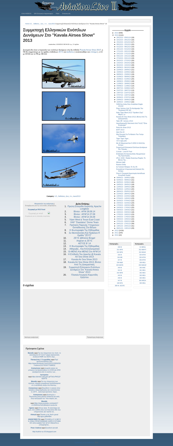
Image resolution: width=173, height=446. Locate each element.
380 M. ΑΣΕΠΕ (120, 285)
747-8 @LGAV (121, 141)
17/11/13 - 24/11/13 (124, 51)
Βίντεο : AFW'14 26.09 (84, 217)
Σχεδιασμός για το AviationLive (84, 442)
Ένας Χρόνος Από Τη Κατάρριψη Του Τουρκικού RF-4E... (129, 109)
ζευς (42, 23)
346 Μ (120, 278)
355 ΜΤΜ (142, 257)
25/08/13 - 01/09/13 (124, 79)
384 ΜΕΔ (142, 283)
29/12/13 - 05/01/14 (124, 37)
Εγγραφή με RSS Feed (36, 209)
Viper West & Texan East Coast (84, 219)
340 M (120, 267)
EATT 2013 (120, 130)
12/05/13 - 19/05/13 (124, 187)
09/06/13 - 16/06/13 (124, 178)
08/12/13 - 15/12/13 (124, 44)
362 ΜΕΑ (142, 273)
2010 (117, 235)
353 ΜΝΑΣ (142, 252)
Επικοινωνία (66, 13)
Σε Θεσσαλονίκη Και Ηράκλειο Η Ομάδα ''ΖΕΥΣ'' (84, 234)
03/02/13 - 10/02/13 (124, 219)
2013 (117, 35)
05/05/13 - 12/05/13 (124, 189)
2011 (117, 233)
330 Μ (120, 247)
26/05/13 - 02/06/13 (124, 182)
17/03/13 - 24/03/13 (124, 205)
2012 (117, 230)
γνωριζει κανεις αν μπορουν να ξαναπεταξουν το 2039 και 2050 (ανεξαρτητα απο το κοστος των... (44, 370)
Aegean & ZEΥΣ (84, 241)
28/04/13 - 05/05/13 (124, 191)
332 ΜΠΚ (120, 252)
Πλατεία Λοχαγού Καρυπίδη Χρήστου (84, 276)
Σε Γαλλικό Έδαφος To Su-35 (126, 167)
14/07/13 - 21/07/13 (124, 93)
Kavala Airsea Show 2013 (90, 50)
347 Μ (120, 280)
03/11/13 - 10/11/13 (124, 56)
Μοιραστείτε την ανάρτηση (44, 204)
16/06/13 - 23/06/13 (124, 102)
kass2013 (52, 23)
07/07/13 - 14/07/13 (124, 95)
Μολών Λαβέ (120, 162)
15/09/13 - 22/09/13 (124, 72)
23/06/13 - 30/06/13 (124, 100)
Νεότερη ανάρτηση (31, 337)
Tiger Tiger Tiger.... (123, 139)
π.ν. (46, 23)
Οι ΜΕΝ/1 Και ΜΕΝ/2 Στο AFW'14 (84, 251)
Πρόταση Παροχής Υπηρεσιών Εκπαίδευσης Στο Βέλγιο (84, 226)
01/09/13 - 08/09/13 (124, 77)
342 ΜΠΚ (120, 273)
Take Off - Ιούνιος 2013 (124, 121)
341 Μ (120, 270)
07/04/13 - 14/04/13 (124, 198)
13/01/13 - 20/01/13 (124, 226)
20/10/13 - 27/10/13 (124, 60)
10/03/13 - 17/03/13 (124, 207)
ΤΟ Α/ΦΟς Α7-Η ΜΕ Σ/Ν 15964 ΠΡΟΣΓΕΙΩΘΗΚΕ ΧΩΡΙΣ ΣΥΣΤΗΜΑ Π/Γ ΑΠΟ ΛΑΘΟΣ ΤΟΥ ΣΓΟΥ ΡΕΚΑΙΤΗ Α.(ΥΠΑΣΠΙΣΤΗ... (44, 422)
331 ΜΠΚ (120, 249)
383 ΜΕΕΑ (142, 280)
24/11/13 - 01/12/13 (124, 49)
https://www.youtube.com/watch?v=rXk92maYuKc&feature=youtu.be (44, 404)
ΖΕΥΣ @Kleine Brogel (84, 238)
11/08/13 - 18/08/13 (124, 83)
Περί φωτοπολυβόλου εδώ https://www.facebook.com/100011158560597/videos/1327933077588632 (44, 362)
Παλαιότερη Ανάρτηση (95, 337)
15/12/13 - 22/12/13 (124, 42)
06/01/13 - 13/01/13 (124, 228)
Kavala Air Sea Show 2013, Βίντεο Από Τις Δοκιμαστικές (84, 263)
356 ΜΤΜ (142, 260)
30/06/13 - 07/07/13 (124, 97)
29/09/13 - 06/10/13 (124, 67)
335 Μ (120, 255)
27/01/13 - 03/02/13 (124, 221)
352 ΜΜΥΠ (142, 249)
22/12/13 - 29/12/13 (124, 40)
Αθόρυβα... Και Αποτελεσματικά (84, 249)
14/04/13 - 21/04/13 (124, 196)
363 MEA (142, 275)
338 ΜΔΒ (120, 262)
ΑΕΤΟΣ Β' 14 (84, 243)
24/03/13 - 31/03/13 (124, 203)
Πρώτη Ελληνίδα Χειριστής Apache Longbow (84, 207)
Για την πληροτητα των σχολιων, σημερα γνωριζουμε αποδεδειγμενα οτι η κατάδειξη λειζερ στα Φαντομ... (44, 383)
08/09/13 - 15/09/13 (124, 74)
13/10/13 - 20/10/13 (124, 63)
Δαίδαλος (70, 52)
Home (27, 23)
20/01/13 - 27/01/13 (124, 224)
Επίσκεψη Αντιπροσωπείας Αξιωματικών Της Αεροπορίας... (130, 155)
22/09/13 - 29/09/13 (124, 70)
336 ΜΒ (119, 257)
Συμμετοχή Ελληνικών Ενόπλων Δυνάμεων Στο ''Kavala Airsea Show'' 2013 (59, 35)
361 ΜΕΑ (142, 270)
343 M (120, 275)
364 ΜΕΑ (142, 278)
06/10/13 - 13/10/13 (124, 65)
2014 (117, 33)
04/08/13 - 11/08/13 (124, 86)
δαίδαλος (36, 23)
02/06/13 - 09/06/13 (124, 180)
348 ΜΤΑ (120, 283)
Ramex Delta (121, 165)
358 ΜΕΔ (142, 262)
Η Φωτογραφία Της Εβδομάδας (84, 230)
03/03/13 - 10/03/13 (124, 210)
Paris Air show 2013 (123, 127)
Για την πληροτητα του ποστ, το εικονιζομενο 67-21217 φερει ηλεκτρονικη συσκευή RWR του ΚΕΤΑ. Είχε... (45, 355)
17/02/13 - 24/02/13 (124, 214)
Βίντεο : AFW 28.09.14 (84, 211)
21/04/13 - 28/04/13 (124, 194)
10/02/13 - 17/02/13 (124, 217)
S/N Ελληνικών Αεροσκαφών (43, 13)
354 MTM (142, 255)
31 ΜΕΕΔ (142, 247)
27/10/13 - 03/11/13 (124, 58)
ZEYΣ (61, 52)
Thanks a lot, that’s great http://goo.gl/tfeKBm (47, 415)
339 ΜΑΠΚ (119, 265)
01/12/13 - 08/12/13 (124, 47)
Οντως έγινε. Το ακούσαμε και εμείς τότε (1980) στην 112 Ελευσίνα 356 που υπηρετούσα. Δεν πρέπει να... (44, 410)
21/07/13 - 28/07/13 (124, 90)
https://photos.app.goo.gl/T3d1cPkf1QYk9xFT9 (46, 378)
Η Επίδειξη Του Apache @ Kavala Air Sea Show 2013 (84, 255)
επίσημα (93, 52)
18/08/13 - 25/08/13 (124, 81)
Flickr (57, 13)
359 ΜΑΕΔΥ (142, 265)
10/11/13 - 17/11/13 (124, 54)
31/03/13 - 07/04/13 (124, 201)
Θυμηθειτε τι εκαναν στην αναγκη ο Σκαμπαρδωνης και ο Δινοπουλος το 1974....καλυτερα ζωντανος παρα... (44, 390)
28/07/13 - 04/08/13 (124, 88)
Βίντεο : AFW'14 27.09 (84, 214)
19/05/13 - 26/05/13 (124, 184)
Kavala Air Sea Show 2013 (84, 259)
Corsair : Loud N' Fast (124, 152)
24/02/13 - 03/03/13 (124, 212)
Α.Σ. (31, 23)
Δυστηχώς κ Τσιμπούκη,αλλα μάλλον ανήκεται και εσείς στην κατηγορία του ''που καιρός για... (44, 396)
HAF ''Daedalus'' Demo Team (84, 222)
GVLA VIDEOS (26, 13)
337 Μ (120, 260)
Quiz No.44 (120, 132)
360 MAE (142, 267)
